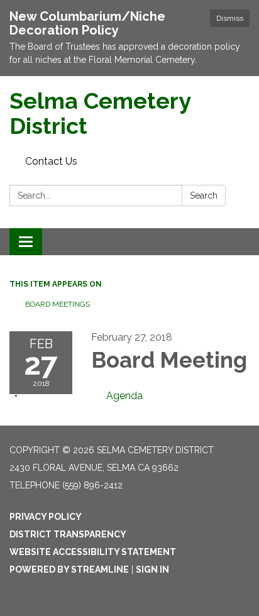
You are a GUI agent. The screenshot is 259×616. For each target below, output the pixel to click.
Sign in (152, 569)
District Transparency (67, 534)
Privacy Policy (45, 517)
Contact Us (51, 161)
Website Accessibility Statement (92, 552)
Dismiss (229, 18)
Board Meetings (57, 304)
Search (204, 195)
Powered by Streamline (69, 569)
